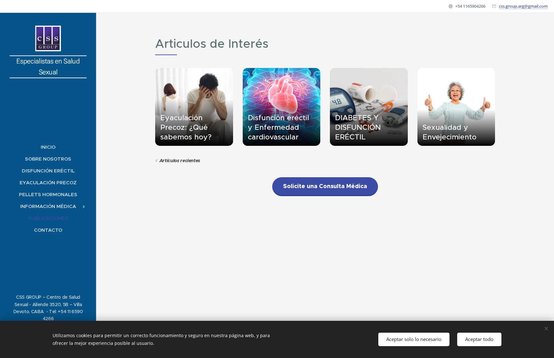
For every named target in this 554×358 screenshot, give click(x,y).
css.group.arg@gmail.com (523, 6)
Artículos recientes (179, 160)
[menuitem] (48, 147)
